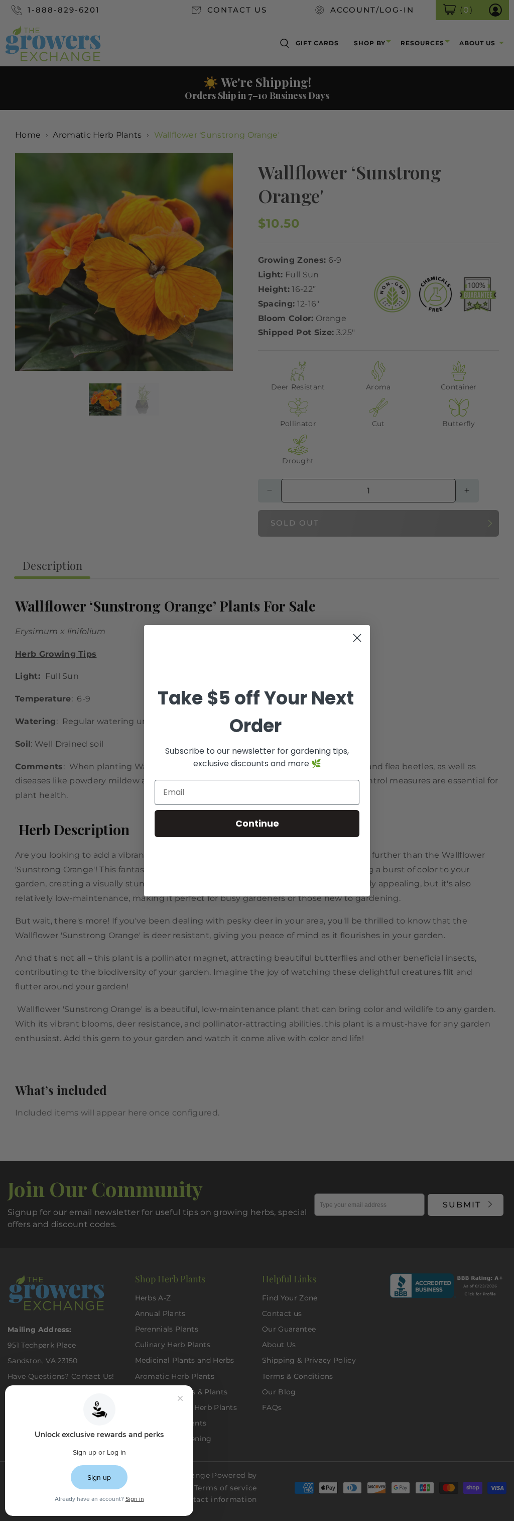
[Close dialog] (357, 638)
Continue (257, 823)
